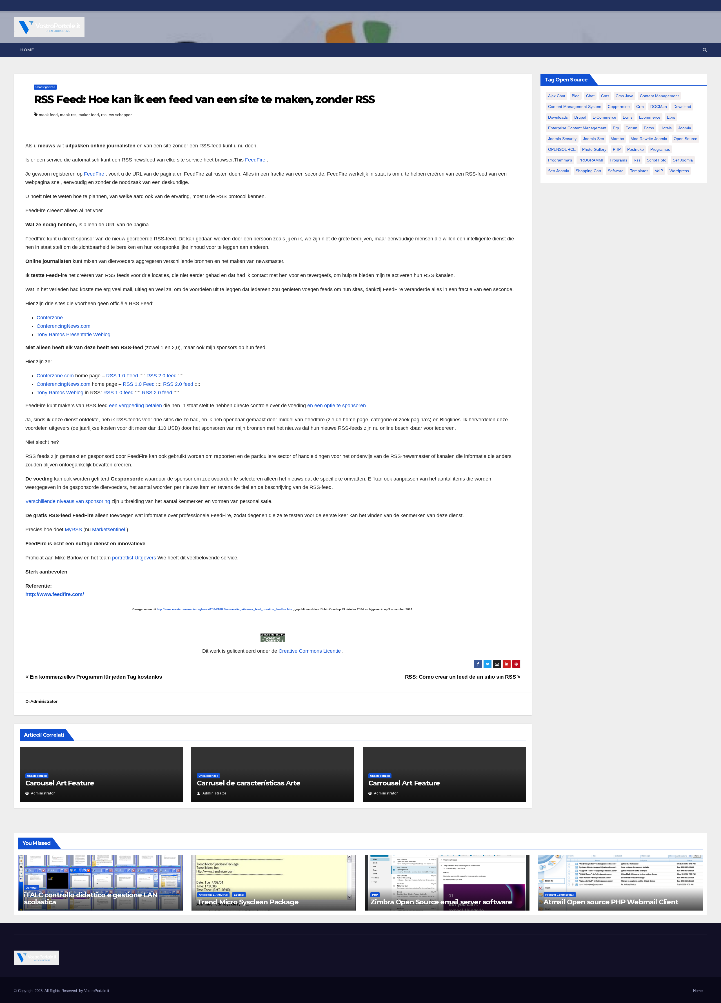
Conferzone (50, 317)
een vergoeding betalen (135, 405)
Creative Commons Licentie (310, 651)
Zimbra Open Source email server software (441, 902)
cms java (624, 96)
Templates (639, 171)
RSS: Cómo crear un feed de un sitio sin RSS (461, 677)
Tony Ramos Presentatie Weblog (73, 334)
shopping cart (588, 171)
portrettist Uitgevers (134, 558)
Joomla (684, 128)
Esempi (239, 894)
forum (631, 128)
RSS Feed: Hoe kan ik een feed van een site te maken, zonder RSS (204, 99)
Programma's (560, 160)
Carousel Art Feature (59, 783)
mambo (617, 138)
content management (659, 96)
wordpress (679, 171)
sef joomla (683, 160)
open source (685, 138)
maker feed (89, 114)
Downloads (558, 117)
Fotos (649, 128)
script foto (656, 160)
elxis (671, 117)
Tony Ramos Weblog (60, 392)
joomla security (562, 138)
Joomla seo (593, 138)
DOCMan (658, 106)
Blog (576, 96)
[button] (705, 49)
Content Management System (574, 106)
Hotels (666, 128)
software (616, 171)
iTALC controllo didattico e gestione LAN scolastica (90, 898)
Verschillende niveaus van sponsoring (67, 501)
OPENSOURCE (562, 149)
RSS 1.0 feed (118, 392)
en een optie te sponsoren (336, 405)
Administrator (43, 701)
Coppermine (619, 106)
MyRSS (73, 529)
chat (590, 96)
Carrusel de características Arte (248, 783)
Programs (618, 160)
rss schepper (120, 114)
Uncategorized (45, 86)
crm (640, 106)
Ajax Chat (556, 96)
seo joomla (558, 171)
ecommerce (649, 117)
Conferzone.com (55, 375)
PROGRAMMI (590, 160)
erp (616, 128)
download (682, 106)
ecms (628, 117)
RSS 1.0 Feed (122, 375)
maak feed (48, 114)
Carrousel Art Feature (404, 783)
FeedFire (255, 160)
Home (27, 49)
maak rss (68, 114)
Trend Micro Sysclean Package (247, 902)
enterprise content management (577, 128)
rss (103, 114)
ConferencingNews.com (63, 326)
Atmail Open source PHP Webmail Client (611, 902)
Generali (31, 887)
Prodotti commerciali (559, 894)
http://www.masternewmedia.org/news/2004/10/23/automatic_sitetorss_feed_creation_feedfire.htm (224, 609)
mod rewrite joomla (649, 138)
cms (605, 96)
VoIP (659, 171)
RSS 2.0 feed (161, 375)
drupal (580, 117)
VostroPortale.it (96, 991)
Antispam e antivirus (213, 894)
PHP (617, 149)
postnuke (635, 149)
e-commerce (604, 117)
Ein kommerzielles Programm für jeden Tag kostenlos (95, 677)
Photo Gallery (594, 149)
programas (660, 149)
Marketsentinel (108, 529)
